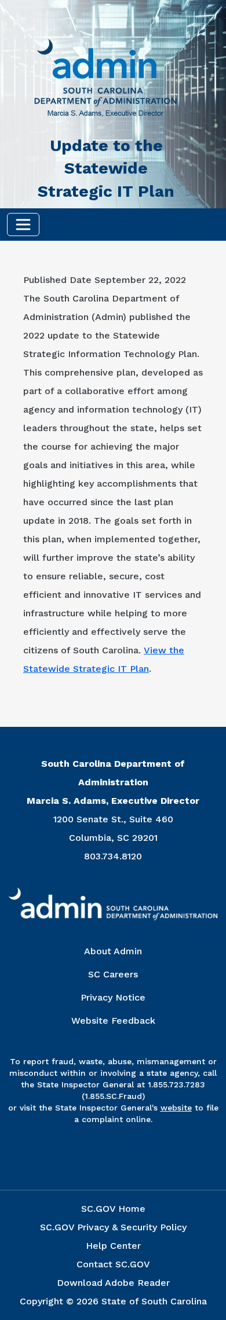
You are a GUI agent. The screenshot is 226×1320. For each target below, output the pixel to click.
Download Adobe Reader (113, 1282)
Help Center (113, 1245)
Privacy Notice (113, 997)
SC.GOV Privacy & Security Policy (113, 1227)
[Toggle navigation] (23, 224)
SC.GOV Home (113, 1208)
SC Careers (113, 974)
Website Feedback (113, 1020)
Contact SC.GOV (113, 1264)
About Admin (113, 951)
